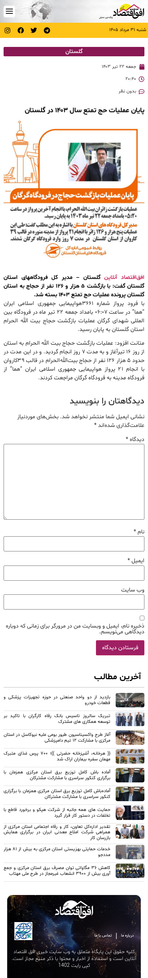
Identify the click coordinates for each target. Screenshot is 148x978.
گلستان (74, 52)
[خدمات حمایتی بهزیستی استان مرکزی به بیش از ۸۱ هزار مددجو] (130, 853)
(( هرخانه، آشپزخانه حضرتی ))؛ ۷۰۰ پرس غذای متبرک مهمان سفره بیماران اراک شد (57, 756)
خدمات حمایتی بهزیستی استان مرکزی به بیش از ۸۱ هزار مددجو (57, 852)
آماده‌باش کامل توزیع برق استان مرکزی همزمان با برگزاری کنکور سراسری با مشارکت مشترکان (57, 794)
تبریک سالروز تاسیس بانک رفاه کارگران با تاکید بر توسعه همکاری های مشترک (57, 719)
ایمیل (136, 561)
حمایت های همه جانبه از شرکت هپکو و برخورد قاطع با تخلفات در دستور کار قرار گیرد (57, 812)
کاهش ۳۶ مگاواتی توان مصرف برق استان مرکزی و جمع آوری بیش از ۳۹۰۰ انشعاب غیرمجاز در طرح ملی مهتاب (57, 871)
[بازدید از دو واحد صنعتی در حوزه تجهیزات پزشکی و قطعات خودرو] (130, 701)
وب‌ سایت (132, 590)
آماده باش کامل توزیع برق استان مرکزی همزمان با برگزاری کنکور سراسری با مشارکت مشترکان (57, 775)
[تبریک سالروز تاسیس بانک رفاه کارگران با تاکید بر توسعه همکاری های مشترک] (130, 720)
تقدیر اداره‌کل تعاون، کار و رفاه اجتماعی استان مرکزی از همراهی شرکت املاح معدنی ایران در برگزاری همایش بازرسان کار (57, 832)
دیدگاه (135, 439)
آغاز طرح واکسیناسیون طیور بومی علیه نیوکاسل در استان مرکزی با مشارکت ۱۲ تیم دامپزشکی (57, 737)
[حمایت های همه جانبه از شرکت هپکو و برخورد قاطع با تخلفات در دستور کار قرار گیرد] (130, 813)
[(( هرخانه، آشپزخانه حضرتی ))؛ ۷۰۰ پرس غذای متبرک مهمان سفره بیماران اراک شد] (130, 757)
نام (139, 532)
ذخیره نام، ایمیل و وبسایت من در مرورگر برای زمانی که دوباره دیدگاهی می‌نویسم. (75, 629)
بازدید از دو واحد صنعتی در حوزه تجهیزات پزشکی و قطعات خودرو (57, 700)
